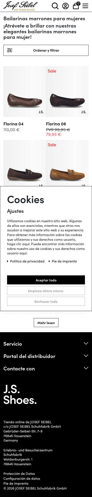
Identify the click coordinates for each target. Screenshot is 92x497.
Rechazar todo (46, 301)
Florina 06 (56, 123)
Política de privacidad (27, 261)
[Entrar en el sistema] (65, 6)
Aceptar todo (46, 279)
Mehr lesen (46, 322)
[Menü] (85, 6)
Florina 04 (13, 123)
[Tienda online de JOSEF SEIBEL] (20, 5)
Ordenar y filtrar (58, 50)
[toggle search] (55, 6)
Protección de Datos (19, 473)
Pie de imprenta (15, 483)
